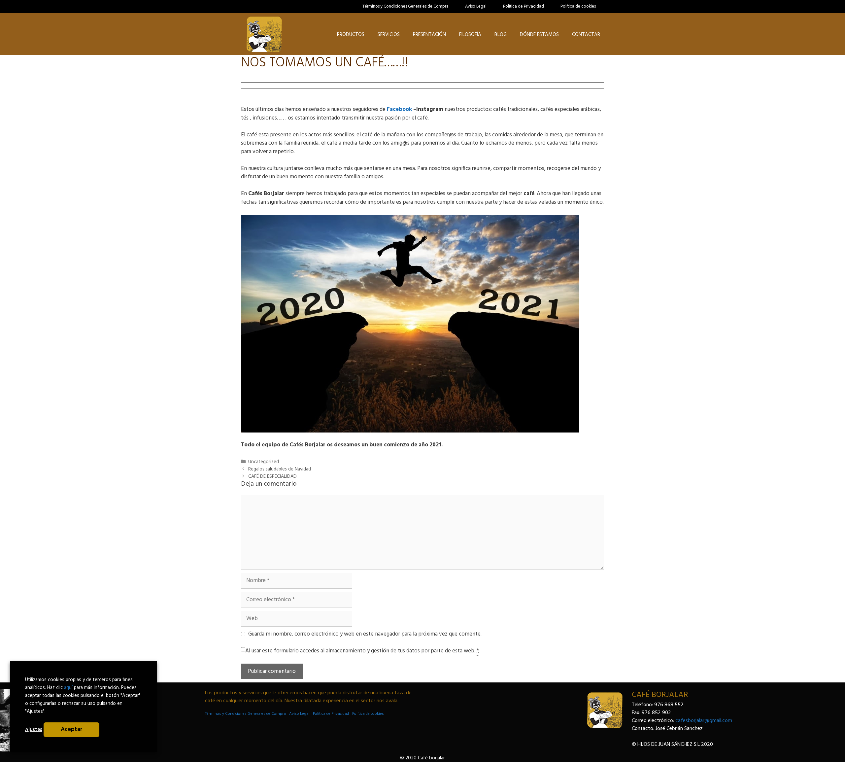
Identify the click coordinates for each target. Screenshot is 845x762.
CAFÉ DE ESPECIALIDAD (272, 476)
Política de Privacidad (523, 6)
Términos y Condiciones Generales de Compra (405, 6)
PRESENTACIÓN (429, 35)
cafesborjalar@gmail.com (703, 720)
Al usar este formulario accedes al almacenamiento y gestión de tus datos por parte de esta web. (362, 651)
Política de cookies (578, 6)
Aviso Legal (476, 6)
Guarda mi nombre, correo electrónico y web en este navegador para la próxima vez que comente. (365, 634)
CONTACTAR (586, 35)
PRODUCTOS (350, 35)
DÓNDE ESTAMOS (539, 35)
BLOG (500, 35)
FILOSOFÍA (470, 35)
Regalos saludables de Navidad (279, 469)
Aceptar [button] (72, 729)
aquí (68, 688)
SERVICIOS (389, 35)
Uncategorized (263, 462)
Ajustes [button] (33, 730)
